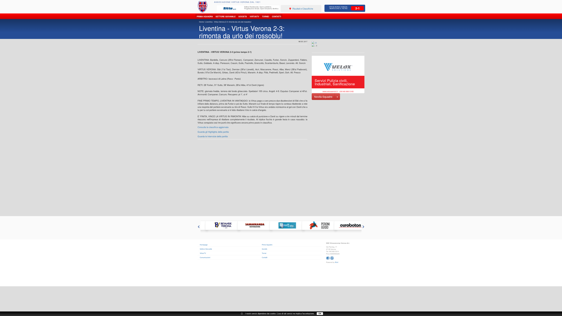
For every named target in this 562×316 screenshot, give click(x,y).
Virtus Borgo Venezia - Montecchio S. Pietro (338, 8)
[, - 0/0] (318, 47)
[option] (248, 8)
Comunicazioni (205, 257)
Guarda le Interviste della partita (213, 136)
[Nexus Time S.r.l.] (281, 225)
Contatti (276, 16)
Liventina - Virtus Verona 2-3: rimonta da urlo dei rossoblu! (228, 21)
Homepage (204, 244)
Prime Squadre (267, 244)
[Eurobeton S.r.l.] (345, 225)
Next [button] (363, 226)
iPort (336, 262)
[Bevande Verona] (217, 225)
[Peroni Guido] (313, 225)
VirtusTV (254, 16)
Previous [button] (198, 226)
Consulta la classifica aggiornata (213, 127)
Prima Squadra (205, 16)
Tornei (265, 16)
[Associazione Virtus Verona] (202, 7)
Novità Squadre (323, 96)
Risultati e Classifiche (302, 8)
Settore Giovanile (226, 16)
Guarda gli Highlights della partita (213, 131)
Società (242, 16)
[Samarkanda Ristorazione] (249, 225)
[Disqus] (281, 178)
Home (201, 21)
